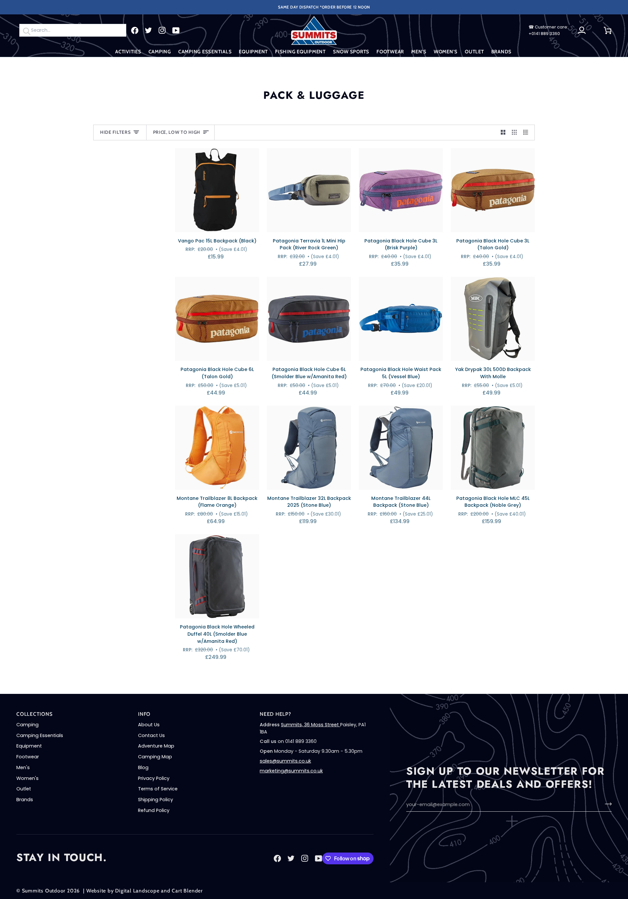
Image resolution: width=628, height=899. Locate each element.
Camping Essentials (39, 735)
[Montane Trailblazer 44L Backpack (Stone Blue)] (401, 448)
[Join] (606, 804)
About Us (149, 724)
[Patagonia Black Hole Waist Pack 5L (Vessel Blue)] (401, 319)
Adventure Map (156, 746)
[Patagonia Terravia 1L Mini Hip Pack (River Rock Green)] (309, 190)
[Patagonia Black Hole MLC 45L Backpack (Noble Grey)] (493, 448)
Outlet (23, 788)
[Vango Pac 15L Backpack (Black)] (217, 190)
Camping (27, 724)
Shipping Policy (155, 799)
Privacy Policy (153, 778)
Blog (143, 767)
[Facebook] (134, 30)
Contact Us (151, 735)
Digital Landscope (137, 891)
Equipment (29, 746)
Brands (24, 799)
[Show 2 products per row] (503, 132)
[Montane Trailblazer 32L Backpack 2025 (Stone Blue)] (309, 448)
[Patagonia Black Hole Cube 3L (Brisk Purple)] (401, 190)
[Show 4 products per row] (527, 132)
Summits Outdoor (44, 891)
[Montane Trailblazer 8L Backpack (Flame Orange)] (217, 448)
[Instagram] (162, 30)
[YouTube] (176, 30)
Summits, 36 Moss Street (310, 724)
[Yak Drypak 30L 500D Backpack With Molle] (493, 319)
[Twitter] (148, 30)
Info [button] (144, 714)
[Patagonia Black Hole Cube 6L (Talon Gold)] (217, 319)
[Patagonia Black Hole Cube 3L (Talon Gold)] (493, 190)
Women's (27, 778)
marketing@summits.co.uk (291, 770)
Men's (23, 767)
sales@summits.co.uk (285, 761)
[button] (128, 51)
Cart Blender (187, 891)
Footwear (27, 756)
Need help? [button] (275, 714)
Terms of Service (158, 788)
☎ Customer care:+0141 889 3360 (548, 30)
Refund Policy (153, 810)
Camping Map (155, 756)
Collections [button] (34, 714)
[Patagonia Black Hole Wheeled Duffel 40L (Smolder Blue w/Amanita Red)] (217, 576)
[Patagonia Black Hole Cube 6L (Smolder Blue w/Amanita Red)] (309, 319)
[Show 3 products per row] (514, 132)
